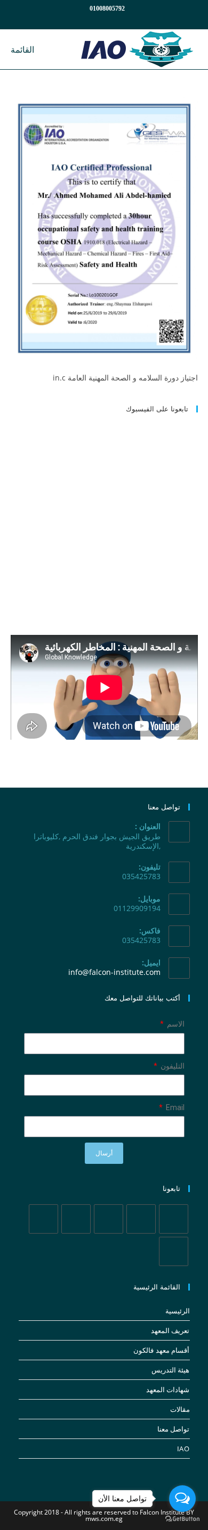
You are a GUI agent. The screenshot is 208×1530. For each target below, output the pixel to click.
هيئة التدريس (170, 1370)
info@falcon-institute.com (114, 972)
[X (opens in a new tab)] (134, 19)
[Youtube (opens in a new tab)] (83, 19)
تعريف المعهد (170, 1330)
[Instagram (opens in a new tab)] (108, 19)
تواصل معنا (173, 1429)
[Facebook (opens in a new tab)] (121, 19)
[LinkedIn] (76, 1219)
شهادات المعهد (168, 1389)
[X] (173, 1219)
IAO (183, 1448)
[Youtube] (173, 1251)
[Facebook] (141, 1219)
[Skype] (43, 1219)
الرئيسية (177, 1311)
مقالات (180, 1409)
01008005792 (107, 8)
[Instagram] (108, 1219)
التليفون (172, 1066)
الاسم (175, 1024)
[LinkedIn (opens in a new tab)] (96, 19)
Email (174, 1107)
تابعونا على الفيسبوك (157, 408)
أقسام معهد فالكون (161, 1350)
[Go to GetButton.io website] (182, 1519)
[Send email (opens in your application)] (72, 19)
